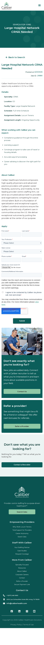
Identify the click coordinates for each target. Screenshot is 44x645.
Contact (22, 578)
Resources (22, 568)
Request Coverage (22, 554)
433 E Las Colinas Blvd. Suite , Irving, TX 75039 (23, 599)
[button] (39, 5)
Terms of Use (28, 625)
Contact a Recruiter (22, 465)
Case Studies (22, 551)
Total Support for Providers (22, 530)
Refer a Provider (22, 426)
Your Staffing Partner (22, 547)
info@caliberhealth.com (17, 603)
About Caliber (22, 571)
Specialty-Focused (22, 565)
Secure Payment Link (22, 584)
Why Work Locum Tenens (22, 527)
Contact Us (22, 392)
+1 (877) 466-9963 (12, 595)
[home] (7, 6)
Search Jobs (22, 512)
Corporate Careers (22, 575)
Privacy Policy (16, 625)
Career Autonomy (22, 533)
